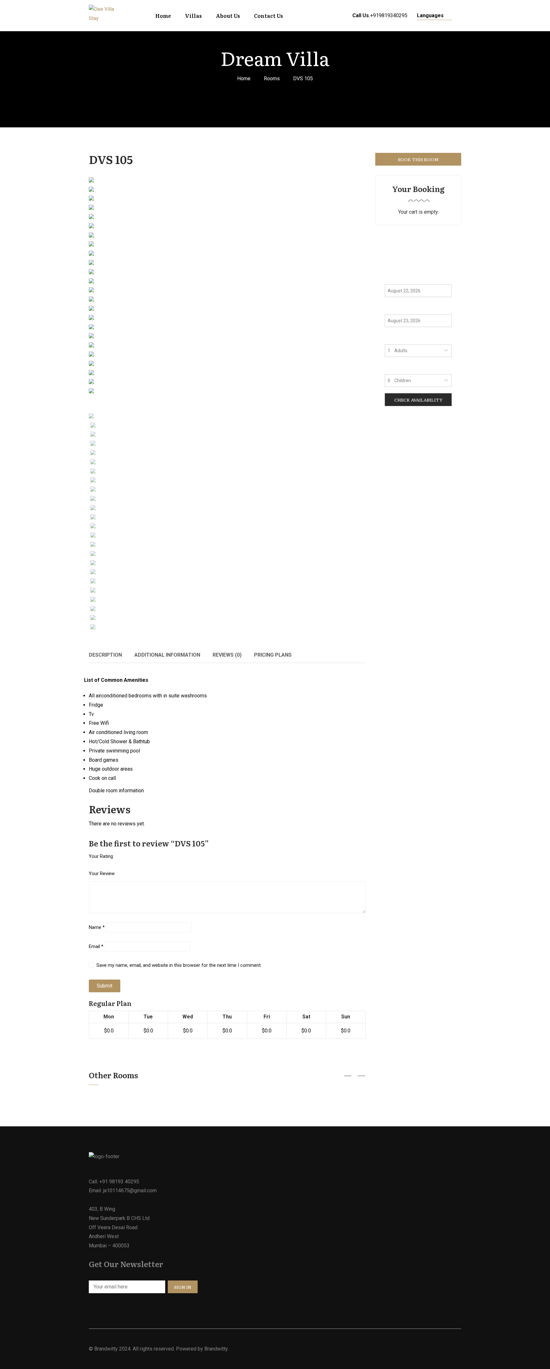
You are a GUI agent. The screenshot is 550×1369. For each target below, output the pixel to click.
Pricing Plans (273, 655)
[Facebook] (334, 655)
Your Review (102, 873)
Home (243, 78)
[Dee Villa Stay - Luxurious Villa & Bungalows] (103, 15)
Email (96, 946)
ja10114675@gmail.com (130, 1190)
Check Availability (418, 399)
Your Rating (101, 856)
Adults (392, 338)
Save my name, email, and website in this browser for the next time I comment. (179, 965)
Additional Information (167, 655)
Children (395, 368)
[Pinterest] (354, 655)
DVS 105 (111, 159)
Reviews (227, 655)
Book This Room (418, 159)
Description (105, 655)
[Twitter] (344, 655)
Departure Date (403, 308)
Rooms (272, 78)
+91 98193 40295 (119, 1182)
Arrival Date (399, 278)
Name (97, 927)
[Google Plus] (364, 655)
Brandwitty (106, 1349)
